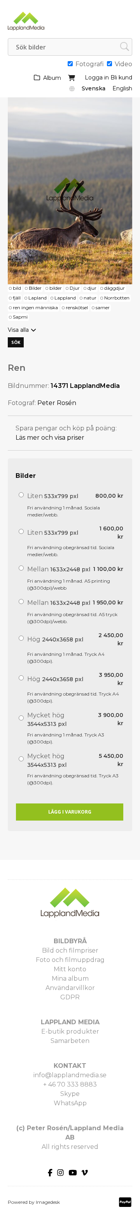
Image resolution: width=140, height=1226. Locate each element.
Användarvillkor (70, 988)
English (122, 88)
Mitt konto (70, 969)
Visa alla (18, 329)
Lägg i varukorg (69, 812)
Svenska (93, 88)
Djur (75, 288)
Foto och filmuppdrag (70, 960)
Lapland (37, 298)
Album (52, 77)
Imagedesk (48, 1202)
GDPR (70, 997)
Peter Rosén (56, 403)
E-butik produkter (70, 1031)
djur (92, 288)
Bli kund (121, 77)
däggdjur (114, 288)
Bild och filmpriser (70, 950)
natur (90, 298)
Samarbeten (70, 1041)
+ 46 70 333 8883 (70, 1084)
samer (103, 307)
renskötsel (77, 307)
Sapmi (20, 317)
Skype (70, 1093)
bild (17, 288)
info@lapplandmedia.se (70, 1075)
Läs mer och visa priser (50, 437)
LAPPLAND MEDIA (70, 1022)
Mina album (70, 978)
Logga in (97, 77)
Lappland (65, 298)
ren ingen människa (35, 307)
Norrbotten (117, 298)
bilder (55, 288)
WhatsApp (70, 1103)
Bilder (35, 288)
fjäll (17, 298)
